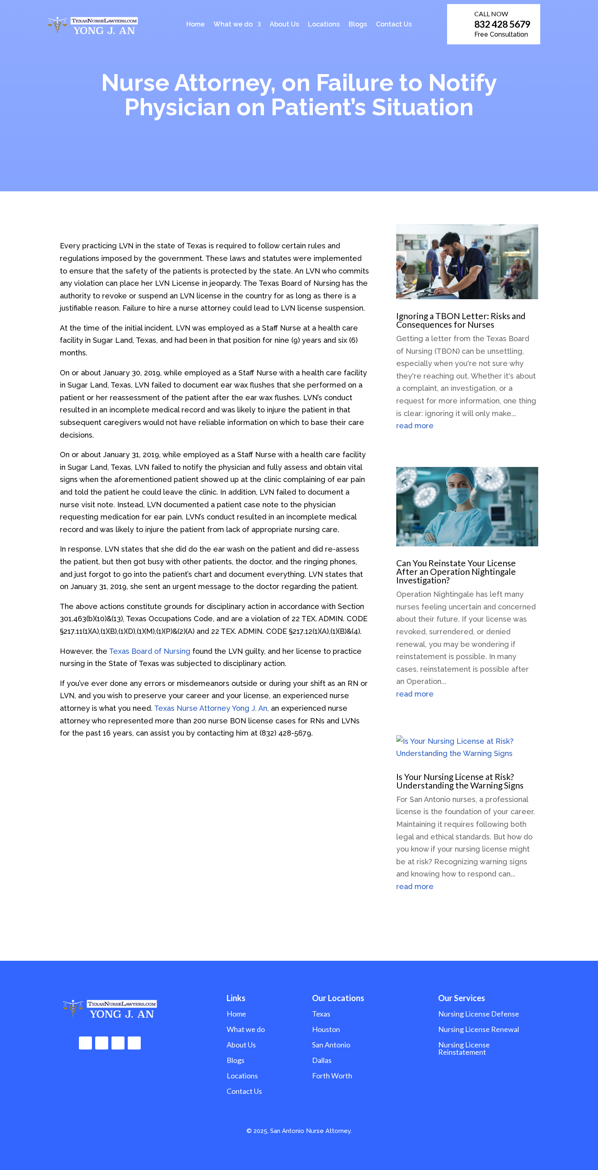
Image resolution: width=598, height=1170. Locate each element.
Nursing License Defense (478, 1013)
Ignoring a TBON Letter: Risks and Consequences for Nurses (461, 320)
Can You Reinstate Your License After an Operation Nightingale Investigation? (456, 571)
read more (415, 425)
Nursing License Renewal (478, 1029)
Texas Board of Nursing (149, 651)
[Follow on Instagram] (101, 1042)
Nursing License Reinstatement (464, 1048)
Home (195, 25)
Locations (324, 25)
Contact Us (394, 25)
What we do (233, 25)
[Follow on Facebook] (85, 1042)
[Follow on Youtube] (134, 1042)
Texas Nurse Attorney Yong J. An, (211, 708)
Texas (321, 1013)
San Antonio (331, 1044)
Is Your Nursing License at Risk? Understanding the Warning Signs (460, 780)
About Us (284, 25)
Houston (326, 1029)
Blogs (358, 25)
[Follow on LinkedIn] (117, 1042)
